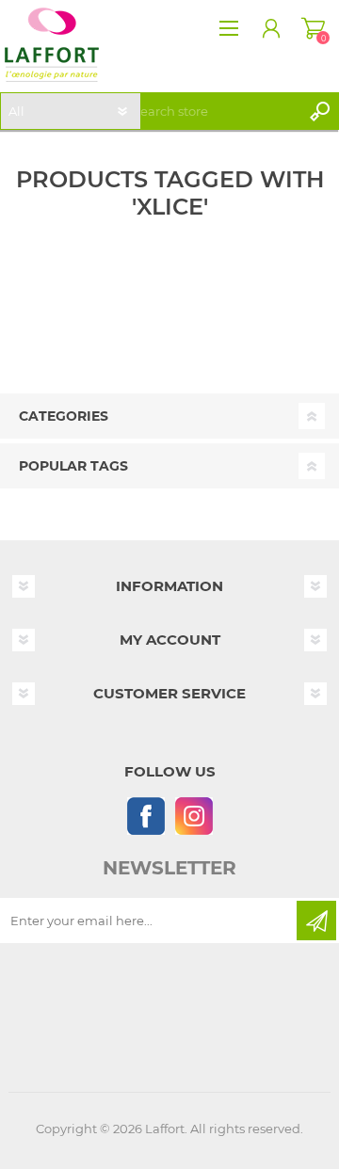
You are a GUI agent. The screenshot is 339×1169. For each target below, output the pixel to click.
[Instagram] (193, 815)
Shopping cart (313, 28)
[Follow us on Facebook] (145, 815)
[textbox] (213, 111)
